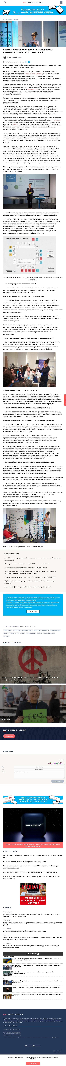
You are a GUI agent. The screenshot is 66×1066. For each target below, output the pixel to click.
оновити (61, 760)
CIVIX (15, 125)
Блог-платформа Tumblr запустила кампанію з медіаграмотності (25, 567)
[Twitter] (29, 62)
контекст (6, 636)
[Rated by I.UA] (29, 1046)
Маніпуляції (45, 630)
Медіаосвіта (9, 19)
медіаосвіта (16, 630)
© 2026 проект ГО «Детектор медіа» (11, 1032)
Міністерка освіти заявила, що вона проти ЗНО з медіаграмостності (26, 564)
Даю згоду (33, 1063)
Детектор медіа (33, 954)
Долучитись (33, 612)
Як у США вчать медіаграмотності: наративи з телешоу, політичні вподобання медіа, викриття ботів (32, 559)
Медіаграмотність (27, 630)
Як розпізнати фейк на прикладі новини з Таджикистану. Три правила (27, 587)
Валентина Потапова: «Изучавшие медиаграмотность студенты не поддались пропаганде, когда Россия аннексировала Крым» (30, 572)
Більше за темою (12, 643)
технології (37, 630)
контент (39, 633)
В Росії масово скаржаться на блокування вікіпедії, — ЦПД (24, 862)
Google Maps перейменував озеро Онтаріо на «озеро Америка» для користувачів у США (32, 856)
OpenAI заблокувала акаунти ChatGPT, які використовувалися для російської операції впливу (31, 877)
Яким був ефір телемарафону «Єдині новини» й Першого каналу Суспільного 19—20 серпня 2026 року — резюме (32, 938)
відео (5, 633)
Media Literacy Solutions (33, 74)
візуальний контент (49, 633)
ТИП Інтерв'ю (7, 630)
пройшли (57, 120)
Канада (22, 633)
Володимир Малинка (15, 57)
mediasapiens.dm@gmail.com (13, 1033)
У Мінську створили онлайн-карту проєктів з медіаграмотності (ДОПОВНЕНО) (30, 577)
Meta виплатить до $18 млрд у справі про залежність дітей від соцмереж (30, 872)
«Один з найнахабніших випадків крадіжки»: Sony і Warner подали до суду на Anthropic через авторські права (31, 915)
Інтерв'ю (16, 19)
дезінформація (31, 633)
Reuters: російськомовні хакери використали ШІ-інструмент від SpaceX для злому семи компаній (31, 867)
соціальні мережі (55, 630)
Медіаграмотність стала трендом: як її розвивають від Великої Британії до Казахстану (29, 582)
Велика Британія (13, 633)
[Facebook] (26, 62)
